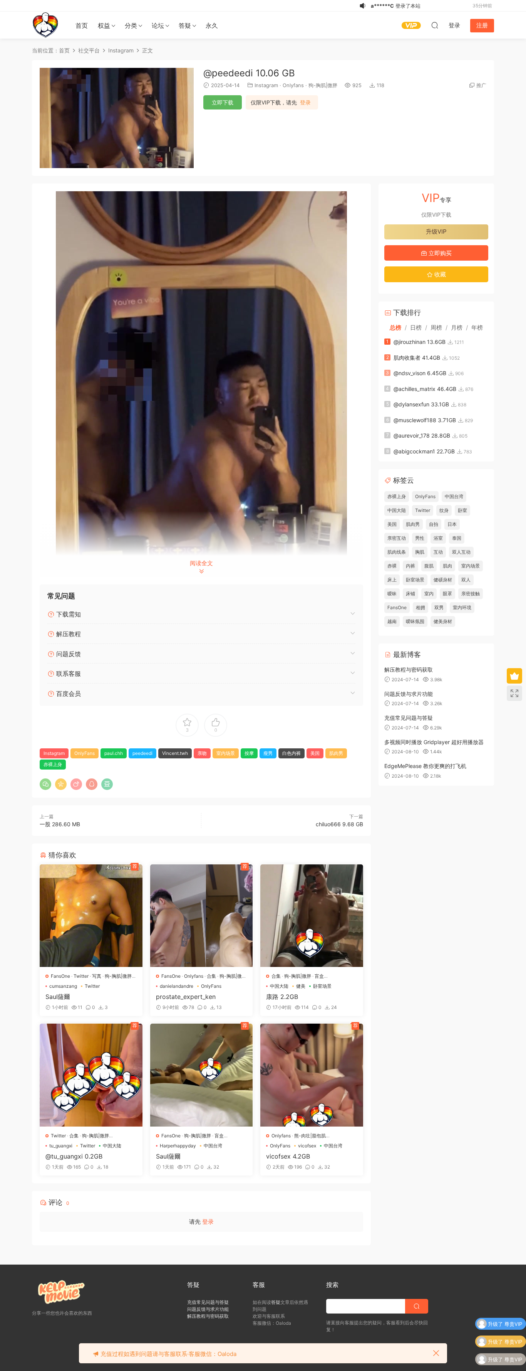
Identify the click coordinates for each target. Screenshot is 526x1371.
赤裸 (392, 566)
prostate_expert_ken (186, 996)
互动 (438, 552)
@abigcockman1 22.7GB (424, 451)
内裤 (410, 566)
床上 (392, 580)
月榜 (456, 327)
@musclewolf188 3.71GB (425, 420)
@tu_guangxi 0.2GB (73, 1156)
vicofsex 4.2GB (288, 1156)
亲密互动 (396, 538)
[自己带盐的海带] (45, 25)
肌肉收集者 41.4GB (417, 357)
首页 (81, 25)
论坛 (158, 25)
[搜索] (435, 25)
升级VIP (436, 231)
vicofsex (307, 1146)
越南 (392, 621)
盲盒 (319, 976)
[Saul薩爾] (91, 915)
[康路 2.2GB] (311, 915)
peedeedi (142, 753)
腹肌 (429, 566)
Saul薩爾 (57, 996)
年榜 (477, 327)
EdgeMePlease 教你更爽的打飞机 (425, 766)
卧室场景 (322, 986)
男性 (419, 538)
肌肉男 (336, 753)
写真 (96, 976)
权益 (104, 25)
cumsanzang (63, 986)
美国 (315, 753)
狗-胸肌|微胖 (322, 85)
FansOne (60, 976)
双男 (439, 607)
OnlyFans (84, 753)
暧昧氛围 (415, 621)
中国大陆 (279, 986)
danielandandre (176, 986)
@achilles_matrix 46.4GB (425, 389)
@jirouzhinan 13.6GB (420, 342)
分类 (131, 25)
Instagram (266, 85)
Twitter (81, 976)
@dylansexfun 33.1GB (421, 404)
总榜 (395, 327)
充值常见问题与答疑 (408, 717)
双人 (466, 580)
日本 (452, 524)
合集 (211, 976)
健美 (300, 986)
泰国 (456, 538)
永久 (212, 25)
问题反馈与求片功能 (408, 694)
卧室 (462, 510)
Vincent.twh (175, 753)
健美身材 (443, 621)
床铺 (410, 593)
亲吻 (202, 753)
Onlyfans (293, 85)
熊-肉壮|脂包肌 (310, 1136)
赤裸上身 (53, 764)
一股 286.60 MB (60, 824)
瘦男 (268, 753)
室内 (429, 593)
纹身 (444, 510)
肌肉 (447, 566)
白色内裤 (291, 753)
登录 (305, 102)
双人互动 (461, 552)
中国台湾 (213, 1146)
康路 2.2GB (282, 996)
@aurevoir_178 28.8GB (422, 435)
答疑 (185, 25)
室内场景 (225, 753)
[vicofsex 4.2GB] (311, 1075)
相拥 (420, 607)
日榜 (416, 327)
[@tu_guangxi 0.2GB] (91, 1075)
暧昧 (392, 593)
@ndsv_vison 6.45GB (420, 373)
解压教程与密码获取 (408, 669)
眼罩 (447, 593)
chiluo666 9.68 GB (339, 824)
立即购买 (439, 253)
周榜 (436, 327)
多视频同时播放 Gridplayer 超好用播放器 (434, 742)
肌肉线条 (396, 552)
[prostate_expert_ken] (201, 915)
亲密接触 (470, 593)
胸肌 (419, 552)
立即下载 (222, 102)
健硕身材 (443, 580)
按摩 (249, 753)
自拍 (433, 524)
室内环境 (462, 607)
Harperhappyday (178, 1146)
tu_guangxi (60, 1146)
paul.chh (113, 753)
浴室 (438, 538)
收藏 (439, 274)
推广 (481, 85)
